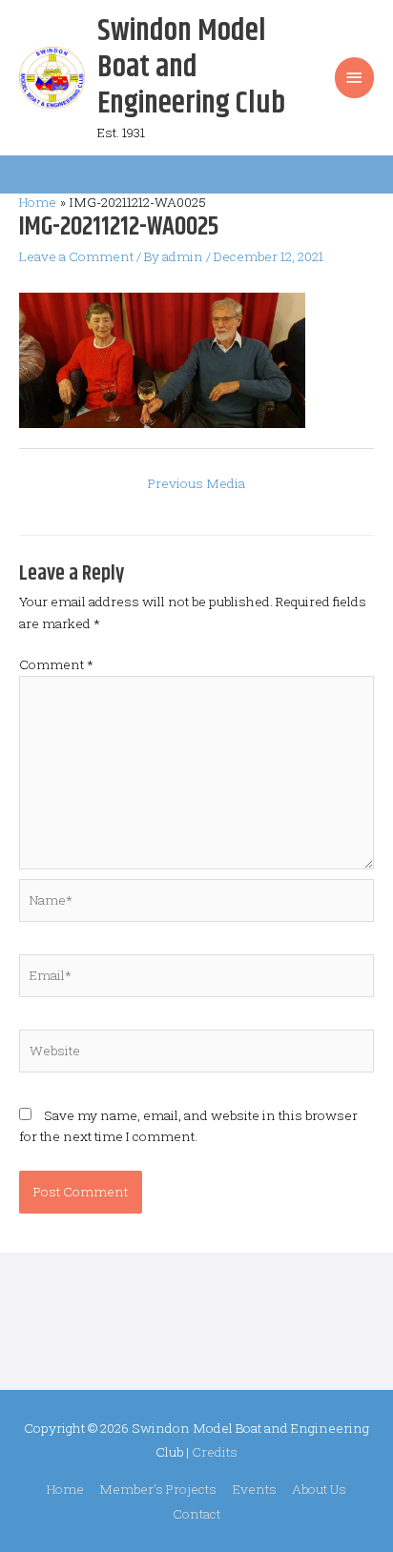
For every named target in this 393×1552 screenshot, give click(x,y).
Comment (56, 664)
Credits (215, 1451)
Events (255, 1489)
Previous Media (196, 483)
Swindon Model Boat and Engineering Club (191, 68)
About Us (319, 1489)
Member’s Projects (158, 1489)
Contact (196, 1513)
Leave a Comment (76, 256)
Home (65, 1489)
